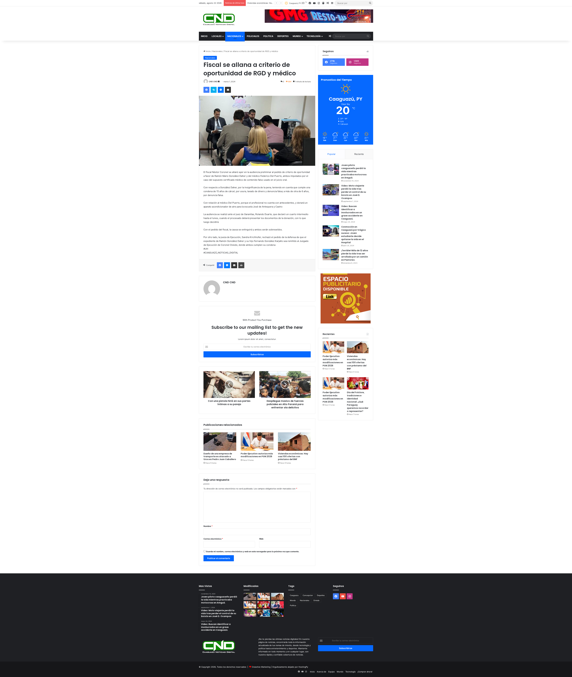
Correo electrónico (213, 539)
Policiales (253, 36)
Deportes (283, 36)
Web (261, 539)
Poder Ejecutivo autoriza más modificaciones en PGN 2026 (257, 455)
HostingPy (303, 667)
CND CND (213, 81)
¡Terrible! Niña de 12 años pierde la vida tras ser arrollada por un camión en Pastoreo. (354, 255)
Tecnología (314, 36)
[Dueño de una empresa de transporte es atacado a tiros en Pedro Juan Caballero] (219, 441)
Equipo (331, 671)
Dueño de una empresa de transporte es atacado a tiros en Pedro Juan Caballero (219, 456)
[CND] (218, 19)
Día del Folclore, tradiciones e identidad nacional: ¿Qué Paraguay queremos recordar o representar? (357, 402)
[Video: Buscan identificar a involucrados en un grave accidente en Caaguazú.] (331, 210)
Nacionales (234, 36)
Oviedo (316, 600)
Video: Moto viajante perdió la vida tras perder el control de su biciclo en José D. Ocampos (353, 192)
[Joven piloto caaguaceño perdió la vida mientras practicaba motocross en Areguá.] (331, 169)
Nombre (208, 526)
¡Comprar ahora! (365, 671)
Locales (217, 36)
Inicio (204, 36)
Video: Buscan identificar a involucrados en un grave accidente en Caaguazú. (352, 212)
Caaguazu (294, 595)
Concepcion (308, 595)
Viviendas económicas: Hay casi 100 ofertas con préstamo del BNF (293, 456)
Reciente (359, 154)
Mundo (297, 36)
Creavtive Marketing (261, 667)
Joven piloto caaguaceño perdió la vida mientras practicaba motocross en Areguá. (354, 171)
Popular (331, 154)
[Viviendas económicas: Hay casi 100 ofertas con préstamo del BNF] (294, 441)
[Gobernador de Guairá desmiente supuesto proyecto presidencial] (277, 604)
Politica (268, 36)
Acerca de (321, 671)
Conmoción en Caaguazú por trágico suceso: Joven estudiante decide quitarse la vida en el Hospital (353, 234)
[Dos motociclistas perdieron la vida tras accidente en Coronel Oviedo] (277, 613)
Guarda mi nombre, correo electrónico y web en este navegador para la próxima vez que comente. (252, 551)
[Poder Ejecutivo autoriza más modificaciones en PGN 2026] (257, 441)
